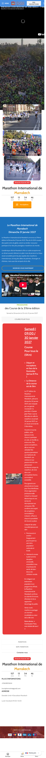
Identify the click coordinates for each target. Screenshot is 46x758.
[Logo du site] (18, 3)
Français (31, 753)
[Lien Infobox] (22, 479)
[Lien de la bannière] (22, 117)
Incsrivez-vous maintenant (23, 268)
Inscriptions (24, 204)
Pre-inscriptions (34, 3)
